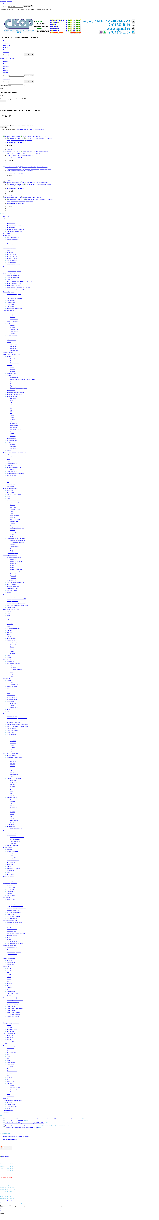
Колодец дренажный (12, 580)
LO (11, 406)
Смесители (6, 966)
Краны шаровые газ (39, 129)
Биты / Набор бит (11, 490)
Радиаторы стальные (12, 797)
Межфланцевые (14, 315)
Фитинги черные (11, 1020)
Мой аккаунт (6, 3)
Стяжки (12, 649)
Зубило (11, 513)
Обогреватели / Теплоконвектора (15, 757)
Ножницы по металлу (15, 519)
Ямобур (12, 551)
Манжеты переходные (12, 584)
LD (11, 404)
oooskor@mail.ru (9, 1200)
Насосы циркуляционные (13, 739)
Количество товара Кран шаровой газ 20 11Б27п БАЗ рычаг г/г (15, 99)
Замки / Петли (10, 457)
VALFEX (12, 415)
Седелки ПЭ (10, 1037)
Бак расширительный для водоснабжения (17, 718)
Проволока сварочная (12, 954)
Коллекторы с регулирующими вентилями (17, 605)
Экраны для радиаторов (16, 828)
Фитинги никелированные (13, 1012)
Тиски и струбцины (15, 532)
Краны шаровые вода (12, 396)
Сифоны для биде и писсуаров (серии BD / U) (18, 287)
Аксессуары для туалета (12, 924)
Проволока (9, 630)
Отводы (8, 323)
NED (11, 799)
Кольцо (8, 1056)
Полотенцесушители (8, 876)
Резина (11, 1091)
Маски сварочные (11, 949)
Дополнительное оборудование (14, 298)
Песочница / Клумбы (12, 903)
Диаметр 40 (13, 565)
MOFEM (9, 985)
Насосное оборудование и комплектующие (17, 726)
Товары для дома (11, 484)
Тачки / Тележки (11, 479)
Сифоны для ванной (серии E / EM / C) (16, 289)
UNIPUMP (9, 987)
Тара (8, 477)
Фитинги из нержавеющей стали (15, 1008)
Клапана (9, 375)
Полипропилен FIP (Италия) (14, 868)
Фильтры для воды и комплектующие (12, 1100)
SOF (11, 408)
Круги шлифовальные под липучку (15, 229)
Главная (5, 61)
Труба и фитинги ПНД (9, 1033)
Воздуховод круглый (12, 256)
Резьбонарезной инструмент (17, 528)
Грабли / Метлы (10, 454)
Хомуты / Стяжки (11, 640)
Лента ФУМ (10, 1066)
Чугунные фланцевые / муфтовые (18, 388)
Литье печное (10, 241)
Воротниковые (13, 344)
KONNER (12, 766)
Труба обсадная (10, 964)
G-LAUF (9, 975)
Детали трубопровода (8, 310)
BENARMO (13, 761)
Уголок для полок (11, 638)
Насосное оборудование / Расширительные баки (15, 713)
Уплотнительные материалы (10, 1046)
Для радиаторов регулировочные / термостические (22, 379)
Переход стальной (11, 338)
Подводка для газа (11, 835)
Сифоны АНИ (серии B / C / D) (14, 283)
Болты (8, 613)
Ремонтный (13, 644)
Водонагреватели (7, 266)
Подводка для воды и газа (9, 830)
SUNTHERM (13, 743)
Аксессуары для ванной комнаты (15, 922)
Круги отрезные (11, 227)
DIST (11, 402)
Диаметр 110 (13, 559)
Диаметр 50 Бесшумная (16, 569)
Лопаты (8, 461)
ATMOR (9, 970)
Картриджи (9, 1102)
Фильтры (9, 442)
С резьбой (12, 333)
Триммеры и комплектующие (14, 912)
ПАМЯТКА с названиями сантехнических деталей (16, 1136)
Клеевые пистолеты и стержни (17, 542)
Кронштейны (10, 624)
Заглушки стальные (11, 312)
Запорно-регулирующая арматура (25, 129)
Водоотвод (9, 960)
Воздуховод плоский (12, 258)
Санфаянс (9, 939)
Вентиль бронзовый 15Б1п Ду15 (15, 142)
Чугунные (12, 371)
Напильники (13, 517)
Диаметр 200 (13, 578)
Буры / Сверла (10, 492)
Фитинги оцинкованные (13, 1018)
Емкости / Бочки (11, 899)
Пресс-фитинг (10, 661)
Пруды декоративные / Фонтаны (15, 906)
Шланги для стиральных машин (15, 943)
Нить (8, 1075)
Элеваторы (9, 450)
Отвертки (12, 523)
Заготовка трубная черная (13, 1002)
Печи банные (10, 246)
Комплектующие (11, 607)
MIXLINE (9, 983)
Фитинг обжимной (11, 665)
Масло (8, 1068)
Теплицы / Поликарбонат (13, 910)
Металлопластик (7, 659)
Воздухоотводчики (14, 377)
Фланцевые (12, 436)
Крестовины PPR (11, 862)
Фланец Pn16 (13, 348)
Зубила (11, 511)
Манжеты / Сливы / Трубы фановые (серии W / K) (19, 281)
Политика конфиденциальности (8, 1139)
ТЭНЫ (5, 1043)
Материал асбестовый (12, 1071)
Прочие (12, 367)
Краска (8, 459)
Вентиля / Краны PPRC (12, 851)
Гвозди (8, 617)
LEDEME (9, 979)
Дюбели (9, 619)
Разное (11, 676)
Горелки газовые (11, 296)
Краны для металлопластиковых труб (16, 392)
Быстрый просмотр (43, 136)
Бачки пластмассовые (12, 929)
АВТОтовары (6, 233)
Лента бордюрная (11, 1062)
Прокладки (9, 1083)
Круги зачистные (11, 223)
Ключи (8, 496)
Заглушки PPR (10, 853)
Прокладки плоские (15, 1087)
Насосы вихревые (11, 732)
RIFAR (11, 768)
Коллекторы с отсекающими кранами (16, 603)
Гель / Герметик (10, 1048)
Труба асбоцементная (12, 697)
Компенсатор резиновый (13, 321)
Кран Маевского (11, 390)
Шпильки (9, 657)
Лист (8, 690)
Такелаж (9, 636)
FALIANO (12, 764)
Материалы (9, 1073)
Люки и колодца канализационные (15, 582)
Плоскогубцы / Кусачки (16, 525)
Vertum (11, 674)
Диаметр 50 (13, 567)
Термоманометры (11, 891)
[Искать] (24, 85)
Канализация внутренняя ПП (14, 557)
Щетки (11, 536)
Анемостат (9, 250)
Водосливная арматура (9, 273)
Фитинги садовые (11, 914)
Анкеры (9, 611)
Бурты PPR (9, 849)
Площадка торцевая (11, 262)
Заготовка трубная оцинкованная (15, 1000)
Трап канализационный (12, 588)
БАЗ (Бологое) (13, 423)
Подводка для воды (11, 832)
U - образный (13, 642)
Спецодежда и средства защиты (11, 1023)
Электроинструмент (8, 1110)
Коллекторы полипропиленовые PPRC (16, 599)
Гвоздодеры (13, 507)
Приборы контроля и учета (10, 883)
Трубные (12, 651)
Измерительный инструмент (14, 494)
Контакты (6, 68)
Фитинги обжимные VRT (13, 1016)
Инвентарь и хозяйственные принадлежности (14, 452)
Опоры (8, 626)
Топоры (12, 534)
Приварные (13, 431)
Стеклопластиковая (14, 684)
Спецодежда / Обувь (12, 1029)
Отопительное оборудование (10, 753)
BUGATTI (12, 400)
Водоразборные (14, 425)
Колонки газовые (11, 302)
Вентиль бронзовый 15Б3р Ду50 (15, 188)
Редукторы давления (12, 440)
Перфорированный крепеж (13, 628)
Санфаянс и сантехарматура (10, 920)
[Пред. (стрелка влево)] (0, 1219)
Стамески (12, 530)
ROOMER (12, 801)
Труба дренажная (11, 962)
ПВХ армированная (15, 839)
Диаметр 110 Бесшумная (16, 561)
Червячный (12, 653)
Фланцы (9, 342)
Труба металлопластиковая (13, 663)
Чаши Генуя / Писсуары (12, 941)
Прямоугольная (13, 707)
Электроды (9, 956)
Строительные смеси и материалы (15, 473)
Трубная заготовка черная (13, 1004)
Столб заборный (11, 695)
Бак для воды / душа (12, 716)
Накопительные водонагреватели (15, 269)
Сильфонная (13, 843)
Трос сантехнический (12, 590)
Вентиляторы (10, 252)
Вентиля (8, 140)
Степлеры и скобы (14, 546)
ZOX (11, 421)
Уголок (8, 709)
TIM (11, 413)
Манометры (9, 885)
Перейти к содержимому (6, 1)
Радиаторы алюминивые (13, 759)
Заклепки (9, 622)
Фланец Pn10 (13, 346)
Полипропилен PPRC (8, 847)
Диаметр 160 (13, 576)
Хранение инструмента (12, 553)
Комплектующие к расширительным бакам (17, 724)
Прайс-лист (6, 66)
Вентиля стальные (14, 360)
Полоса (8, 693)
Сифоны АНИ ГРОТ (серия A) (14, 285)
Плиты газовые (10, 306)
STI (11, 411)
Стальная (12, 682)
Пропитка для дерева (12, 463)
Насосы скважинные (12, 736)
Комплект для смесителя (13, 860)
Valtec (11, 672)
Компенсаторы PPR (11, 858)
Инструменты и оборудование (10, 488)
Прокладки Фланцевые (15, 1089)
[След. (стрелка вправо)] (2, 1219)
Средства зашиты (11, 1031)
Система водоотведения (9, 958)
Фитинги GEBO (11, 1006)
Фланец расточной (14, 350)
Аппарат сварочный (12, 947)
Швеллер (9, 711)
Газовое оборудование (8, 292)
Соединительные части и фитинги (11, 998)
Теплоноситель (10, 824)
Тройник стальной (11, 340)
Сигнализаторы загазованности (14, 308)
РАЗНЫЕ (12, 434)
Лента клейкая (10, 1064)
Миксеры (12, 544)
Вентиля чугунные (14, 201)
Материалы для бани (12, 243)
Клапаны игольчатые (15, 383)
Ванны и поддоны (11, 931)
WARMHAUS (13, 807)
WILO (11, 749)
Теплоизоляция (10, 1096)
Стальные (12, 369)
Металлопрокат (7, 678)
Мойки (8, 937)
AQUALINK (13, 398)
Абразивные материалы (9, 218)
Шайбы (8, 655)
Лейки (8, 901)
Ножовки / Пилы (14, 521)
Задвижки (9, 365)
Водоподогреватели (11, 755)
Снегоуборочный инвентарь (14, 467)
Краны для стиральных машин (14, 394)
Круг (8, 688)
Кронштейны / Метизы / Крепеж (11, 609)
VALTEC (12, 417)
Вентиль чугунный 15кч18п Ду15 (15, 203)
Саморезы (9, 632)
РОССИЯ (9, 995)
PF (10, 789)
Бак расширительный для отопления (16, 720)
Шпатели (12, 548)
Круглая (12, 705)
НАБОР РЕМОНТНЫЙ (12, 993)
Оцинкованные (13, 331)
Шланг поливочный (12, 918)
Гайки (8, 615)
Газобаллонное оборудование (14, 294)
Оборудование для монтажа (13, 500)
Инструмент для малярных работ (18, 540)
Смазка (8, 1094)
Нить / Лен (9, 1077)
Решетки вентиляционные (13, 264)
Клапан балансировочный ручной (18, 381)
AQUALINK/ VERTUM (16, 670)
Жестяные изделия (8, 352)
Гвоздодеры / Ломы (15, 509)
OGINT (12, 814)
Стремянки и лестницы (12, 471)
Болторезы (12, 505)
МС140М (12, 822)
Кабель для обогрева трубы (13, 722)
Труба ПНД (9, 1039)
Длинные (12, 325)
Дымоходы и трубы (11, 300)
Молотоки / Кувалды (15, 515)
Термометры (10, 893)
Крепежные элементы (12, 935)
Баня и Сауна (6, 235)
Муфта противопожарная (13, 586)
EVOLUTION (13, 782)
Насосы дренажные (11, 734)
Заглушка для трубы (12, 686)
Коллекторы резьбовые (12, 601)
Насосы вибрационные (12, 730)
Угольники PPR (10, 874)
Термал (11, 776)
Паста (8, 1079)
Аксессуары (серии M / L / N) (14, 275)
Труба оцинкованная (12, 699)
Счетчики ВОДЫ (11, 887)
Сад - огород (6, 897)
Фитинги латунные (11, 1010)
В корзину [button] (9, 149)
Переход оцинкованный (12, 335)
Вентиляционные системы (9, 248)
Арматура (9, 680)
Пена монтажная (11, 1081)
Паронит (12, 1085)
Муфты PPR (10, 864)
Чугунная (9, 592)
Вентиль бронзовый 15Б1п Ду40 (15, 157)
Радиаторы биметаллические (14, 778)
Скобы (8, 634)
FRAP (8, 972)
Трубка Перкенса (11, 895)
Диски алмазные (11, 220)
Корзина (5, 70)
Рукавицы (9, 1027)
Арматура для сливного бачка (14, 927)
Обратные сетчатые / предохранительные (20, 386)
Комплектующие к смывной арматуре (16, 933)
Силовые (12, 647)
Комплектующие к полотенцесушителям (17, 878)
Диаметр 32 (13, 563)
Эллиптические (14, 319)
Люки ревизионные (11, 260)
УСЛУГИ (5, 1098)
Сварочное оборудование (9, 945)
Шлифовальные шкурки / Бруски (15, 231)
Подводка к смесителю (12, 845)
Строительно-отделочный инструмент (16, 538)
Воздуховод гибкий (11, 254)
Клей (8, 1054)
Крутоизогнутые (14, 329)
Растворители (10, 465)
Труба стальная (10, 701)
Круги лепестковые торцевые (14, 225)
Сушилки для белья (11, 475)
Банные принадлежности (13, 237)
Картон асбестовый (11, 1052)
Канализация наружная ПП (13, 571)
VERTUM (12, 419)
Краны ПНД (10, 1035)
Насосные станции (11, 728)
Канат (8, 1050)
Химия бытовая (10, 486)
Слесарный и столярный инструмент (16, 502)
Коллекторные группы (12, 596)
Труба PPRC (10, 872)
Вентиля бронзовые (15, 140)
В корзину (3, 101)
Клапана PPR (10, 855)
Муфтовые (12, 444)
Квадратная (13, 703)
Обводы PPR (10, 866)
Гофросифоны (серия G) (13, 277)
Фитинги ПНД (10, 1041)
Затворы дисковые (11, 373)
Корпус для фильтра (11, 1106)
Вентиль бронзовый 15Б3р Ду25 (15, 173)
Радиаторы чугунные (12, 810)
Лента (8, 498)
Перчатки (9, 1025)
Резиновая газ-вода (15, 841)
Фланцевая (12, 317)
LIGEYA (9, 981)
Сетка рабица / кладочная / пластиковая (16, 908)
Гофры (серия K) (11, 279)
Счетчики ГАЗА (10, 889)
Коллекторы (6, 594)
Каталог (5, 64)
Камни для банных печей (13, 239)
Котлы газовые (10, 304)
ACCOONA (9, 968)
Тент (8, 482)
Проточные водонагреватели (14, 271)
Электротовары (7, 1112)
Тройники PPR (10, 870)
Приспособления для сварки (14, 952)
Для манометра (13, 427)
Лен (8, 1058)
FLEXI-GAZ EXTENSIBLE (17, 837)
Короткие (12, 327)
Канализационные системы (10, 555)
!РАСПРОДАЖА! (7, 216)
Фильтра (9, 1108)
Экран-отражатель (11, 826)
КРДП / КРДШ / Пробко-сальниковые (19, 429)
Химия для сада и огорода (13, 916)
